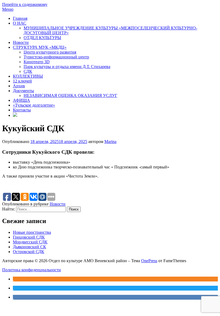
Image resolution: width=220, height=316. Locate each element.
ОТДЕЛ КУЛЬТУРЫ (42, 37)
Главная (20, 18)
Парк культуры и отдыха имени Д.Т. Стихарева (67, 66)
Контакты (22, 110)
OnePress (149, 260)
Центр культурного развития (50, 52)
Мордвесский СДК (30, 242)
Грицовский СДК (29, 237)
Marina (110, 141)
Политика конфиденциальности (31, 270)
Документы (23, 90)
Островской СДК (28, 251)
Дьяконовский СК (29, 246)
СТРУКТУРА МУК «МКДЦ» (40, 47)
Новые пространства (32, 232)
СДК (28, 71)
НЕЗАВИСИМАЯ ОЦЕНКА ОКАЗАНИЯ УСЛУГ (70, 95)
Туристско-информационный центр (56, 57)
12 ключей (22, 81)
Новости (21, 42)
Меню (7, 9)
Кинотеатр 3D (37, 61)
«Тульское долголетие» (34, 105)
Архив (19, 86)
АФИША (21, 100)
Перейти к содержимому (24, 4)
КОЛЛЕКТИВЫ (28, 76)
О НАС (19, 23)
